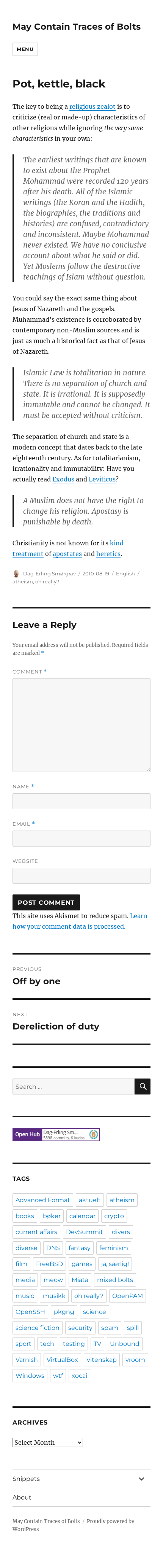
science (94, 1311)
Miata (80, 1279)
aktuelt (90, 1200)
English (125, 573)
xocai (79, 1375)
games (82, 1264)
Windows (30, 1375)
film (21, 1264)
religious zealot (92, 106)
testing (74, 1343)
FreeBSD (49, 1264)
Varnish (27, 1359)
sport (23, 1343)
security (80, 1327)
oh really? (47, 581)
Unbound (124, 1343)
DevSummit (84, 1232)
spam (109, 1327)
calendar (82, 1216)
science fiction (38, 1327)
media (25, 1279)
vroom (135, 1359)
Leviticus (102, 479)
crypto (114, 1216)
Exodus (63, 479)
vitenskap (102, 1359)
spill (133, 1327)
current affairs (36, 1232)
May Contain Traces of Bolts (77, 26)
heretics (108, 554)
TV (97, 1343)
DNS (53, 1248)
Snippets (26, 1478)
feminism (113, 1248)
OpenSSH (30, 1311)
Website (25, 861)
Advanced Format (43, 1200)
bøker (52, 1216)
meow (53, 1279)
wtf (58, 1375)
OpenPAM (127, 1295)
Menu (25, 49)
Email (24, 824)
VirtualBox (62, 1359)
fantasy (80, 1248)
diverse (27, 1248)
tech (47, 1343)
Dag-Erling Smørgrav (49, 573)
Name (23, 786)
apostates (67, 554)
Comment (30, 672)
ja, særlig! (115, 1264)
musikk (54, 1295)
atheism (23, 581)
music (25, 1295)
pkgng (64, 1311)
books (25, 1216)
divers (121, 1232)
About (22, 1497)
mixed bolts (115, 1279)
